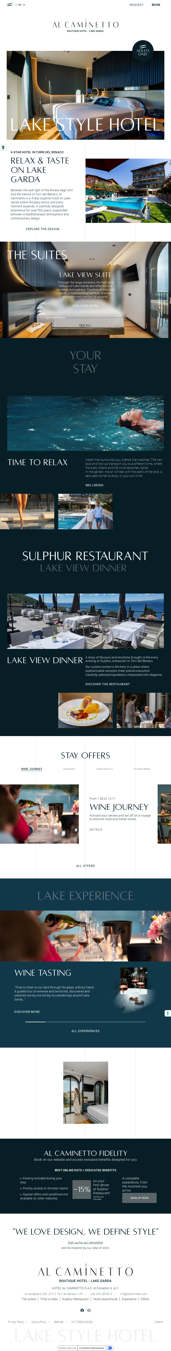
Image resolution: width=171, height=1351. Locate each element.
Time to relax (49, 1299)
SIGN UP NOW (139, 1198)
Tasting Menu (142, 769)
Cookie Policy (39, 1322)
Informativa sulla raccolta (67, 1348)
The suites (29, 1299)
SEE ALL (85, 325)
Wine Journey (31, 769)
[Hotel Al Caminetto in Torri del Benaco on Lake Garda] (128, 191)
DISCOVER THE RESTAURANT (108, 684)
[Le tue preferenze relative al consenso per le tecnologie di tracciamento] (168, 1013)
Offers (145, 1299)
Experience (129, 1299)
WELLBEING (95, 485)
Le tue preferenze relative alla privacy (91, 1348)
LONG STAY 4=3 (104, 769)
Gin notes (69, 769)
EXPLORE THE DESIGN (43, 229)
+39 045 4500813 (101, 1294)
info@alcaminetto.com (133, 1294)
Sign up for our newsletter (85, 1242)
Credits (158, 1322)
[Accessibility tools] (3, 147)
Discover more (85, 306)
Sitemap (58, 1322)
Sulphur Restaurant (75, 1299)
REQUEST (137, 5)
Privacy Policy (16, 1322)
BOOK (156, 5)
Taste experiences (105, 1299)
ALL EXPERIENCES (85, 1031)
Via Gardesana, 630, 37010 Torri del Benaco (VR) (53, 1294)
